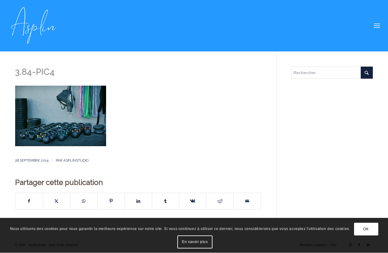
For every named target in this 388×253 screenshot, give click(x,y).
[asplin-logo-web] (33, 25)
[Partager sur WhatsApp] (83, 201)
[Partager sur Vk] (192, 201)
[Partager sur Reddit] (219, 201)
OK (366, 229)
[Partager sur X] (56, 201)
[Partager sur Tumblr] (165, 201)
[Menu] (377, 25)
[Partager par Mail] (247, 201)
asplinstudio (76, 160)
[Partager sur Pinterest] (111, 201)
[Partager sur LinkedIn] (138, 201)
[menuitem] (377, 25)
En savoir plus (195, 242)
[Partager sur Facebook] (29, 201)
